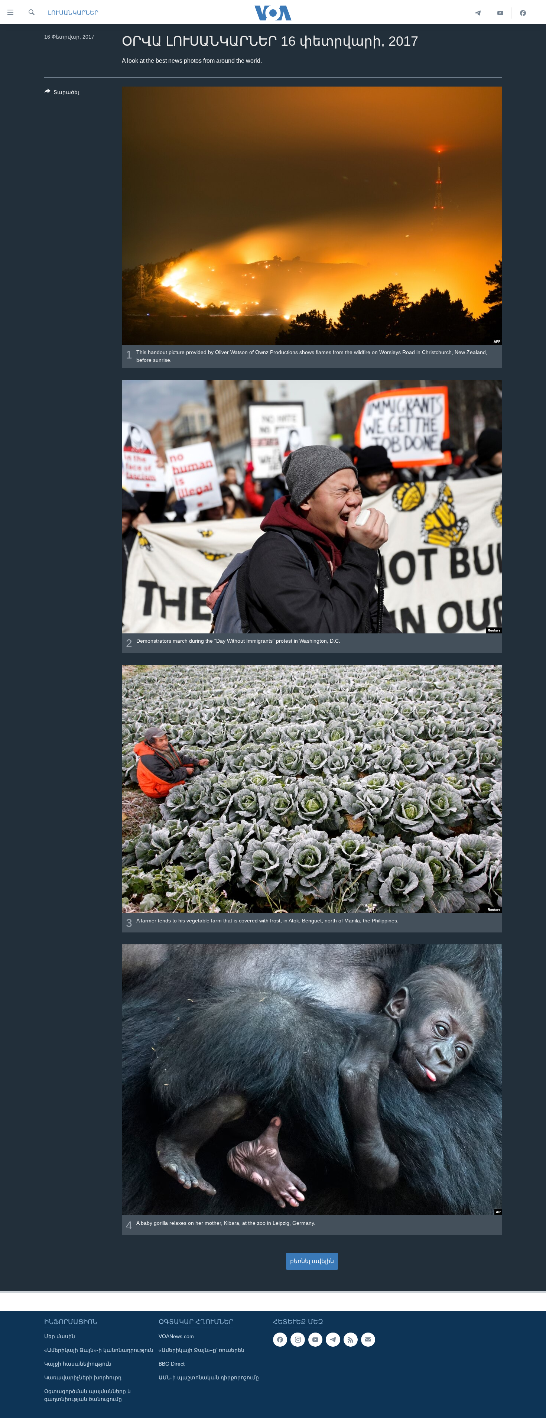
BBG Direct (172, 1364)
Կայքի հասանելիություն (77, 1364)
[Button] (62, 93)
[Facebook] (523, 13)
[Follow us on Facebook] (280, 1340)
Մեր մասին (59, 1336)
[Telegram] (478, 13)
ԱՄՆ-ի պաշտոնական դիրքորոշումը (209, 1377)
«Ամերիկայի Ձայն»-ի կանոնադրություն (98, 1350)
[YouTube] (500, 13)
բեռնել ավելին (312, 1261)
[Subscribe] (368, 1340)
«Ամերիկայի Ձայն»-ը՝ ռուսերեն (201, 1350)
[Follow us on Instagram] (297, 1340)
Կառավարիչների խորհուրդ (82, 1377)
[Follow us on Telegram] (333, 1340)
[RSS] (351, 1340)
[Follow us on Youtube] (315, 1340)
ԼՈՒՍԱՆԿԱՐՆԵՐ (73, 13)
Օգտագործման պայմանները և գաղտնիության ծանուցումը (87, 1395)
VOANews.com (176, 1336)
